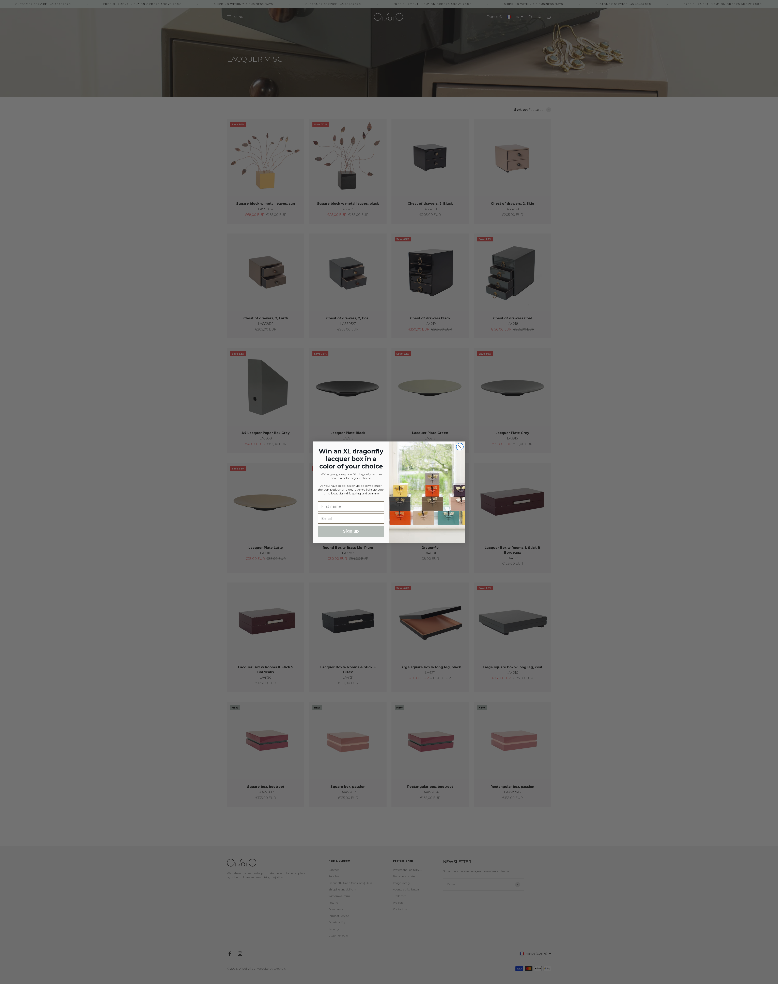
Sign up (351, 531)
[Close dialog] (459, 446)
